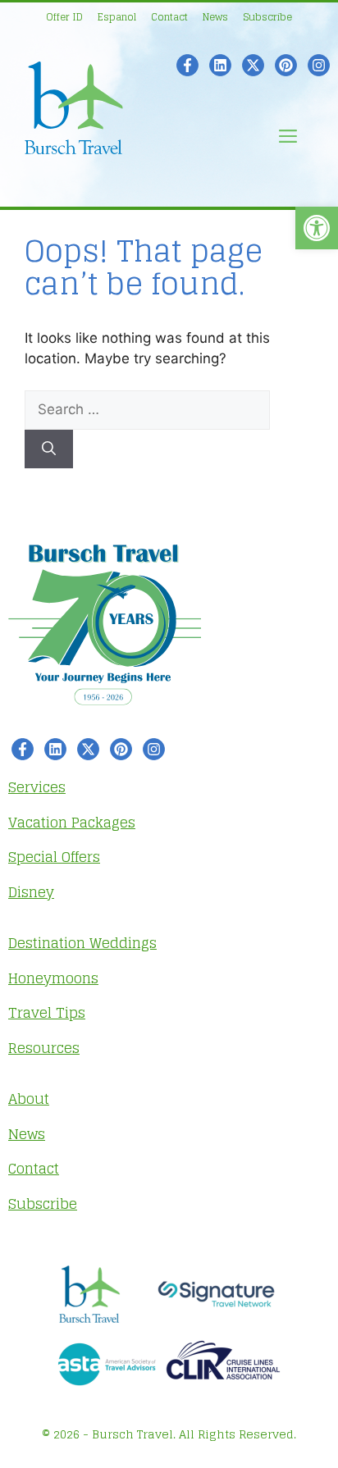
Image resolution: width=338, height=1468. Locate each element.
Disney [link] (31, 892)
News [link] (215, 16)
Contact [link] (169, 16)
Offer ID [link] (64, 16)
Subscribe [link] (267, 16)
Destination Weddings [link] (82, 942)
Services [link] (37, 787)
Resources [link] (44, 1047)
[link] (316, 228)
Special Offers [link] (54, 856)
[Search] (49, 449)
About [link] (28, 1098)
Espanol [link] (117, 16)
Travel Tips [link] (46, 1012)
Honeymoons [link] (53, 978)
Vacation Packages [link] (71, 822)
